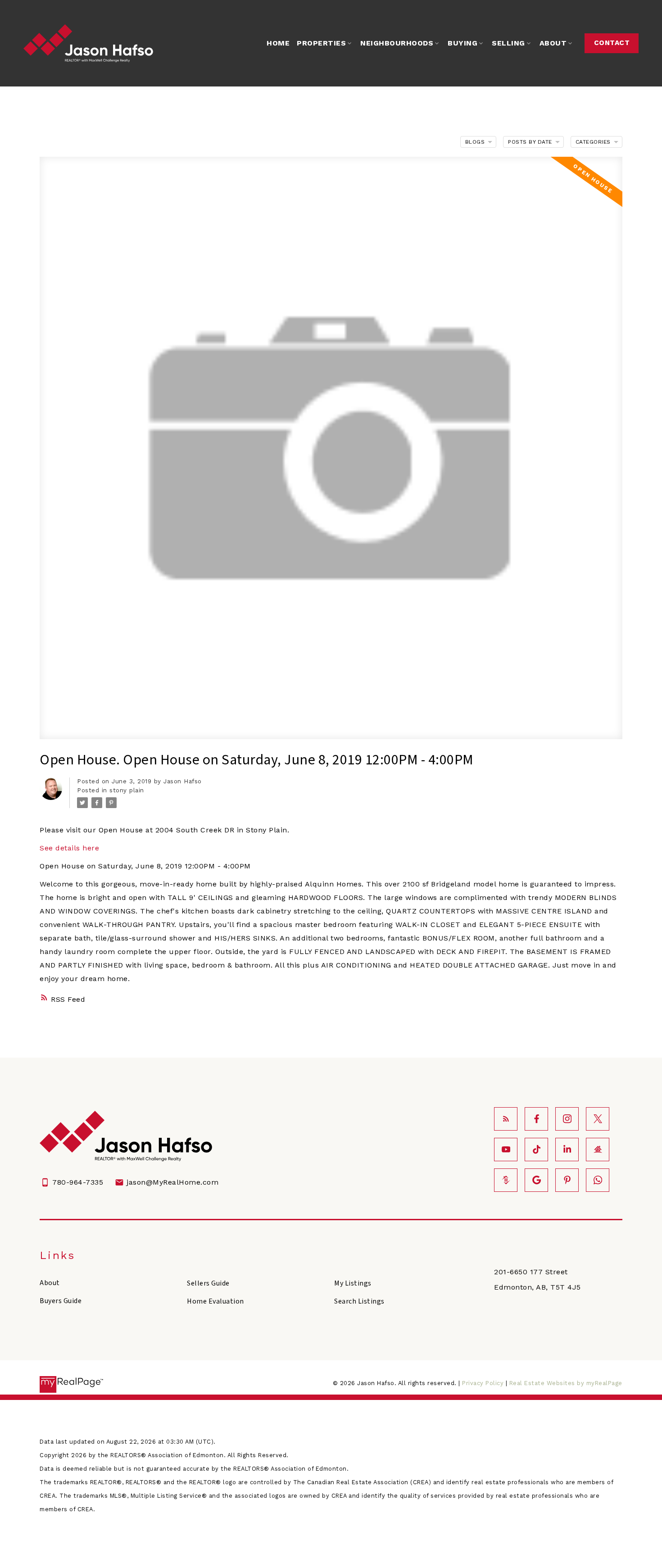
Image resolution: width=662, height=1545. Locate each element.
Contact (612, 43)
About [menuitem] (553, 43)
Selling (508, 43)
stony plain (126, 790)
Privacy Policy (482, 1383)
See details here (69, 848)
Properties (321, 43)
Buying (462, 43)
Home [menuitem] (278, 43)
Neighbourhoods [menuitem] (396, 43)
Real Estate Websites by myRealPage (565, 1383)
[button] (612, 43)
